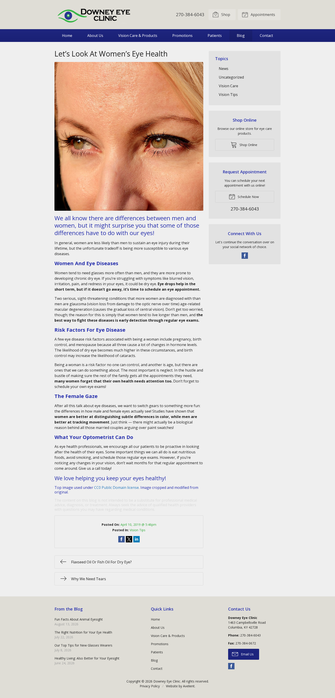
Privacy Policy (150, 686)
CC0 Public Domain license (116, 487)
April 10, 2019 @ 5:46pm (138, 524)
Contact (266, 35)
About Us (95, 35)
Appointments (262, 14)
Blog (241, 35)
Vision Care (228, 85)
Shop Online (248, 145)
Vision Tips (137, 530)
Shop (225, 14)
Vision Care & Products (137, 35)
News (223, 68)
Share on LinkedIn (136, 539)
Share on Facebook (121, 539)
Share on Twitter (129, 539)
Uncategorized (231, 77)
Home (67, 35)
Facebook (245, 255)
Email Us (247, 654)
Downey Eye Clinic (166, 681)
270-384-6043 (190, 14)
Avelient (189, 686)
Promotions (182, 35)
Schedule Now (248, 197)
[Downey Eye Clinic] (94, 14)
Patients (215, 35)
